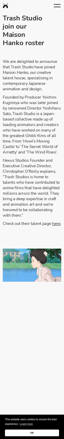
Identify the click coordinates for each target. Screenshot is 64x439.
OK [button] (32, 432)
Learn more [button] (26, 424)
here (56, 223)
